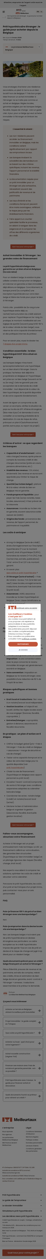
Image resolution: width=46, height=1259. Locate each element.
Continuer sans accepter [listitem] (22, 611)
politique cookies (29, 639)
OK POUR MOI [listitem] (23, 644)
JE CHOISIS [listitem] (23, 650)
